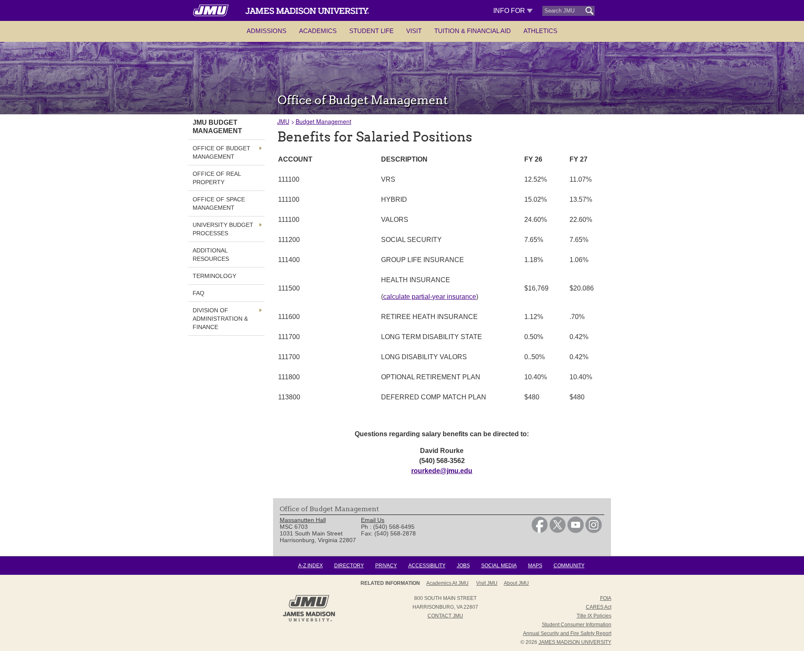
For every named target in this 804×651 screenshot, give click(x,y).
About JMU (516, 583)
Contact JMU (445, 616)
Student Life (371, 30)
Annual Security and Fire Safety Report (567, 633)
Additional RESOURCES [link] (211, 254)
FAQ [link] (198, 293)
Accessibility (427, 566)
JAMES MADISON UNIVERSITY (575, 642)
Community (569, 566)
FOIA (605, 598)
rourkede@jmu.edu (441, 470)
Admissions (266, 30)
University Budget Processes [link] (223, 229)
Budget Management (323, 121)
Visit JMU (486, 583)
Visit (414, 30)
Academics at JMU (447, 583)
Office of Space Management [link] (219, 203)
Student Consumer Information (576, 625)
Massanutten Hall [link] (303, 520)
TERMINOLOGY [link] (214, 276)
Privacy (386, 566)
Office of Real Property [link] (217, 177)
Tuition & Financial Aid (472, 30)
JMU (283, 121)
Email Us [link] (372, 520)
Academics (318, 30)
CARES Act (598, 607)
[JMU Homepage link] (308, 620)
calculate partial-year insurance (429, 296)
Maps (535, 566)
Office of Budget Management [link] (221, 152)
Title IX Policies (594, 616)
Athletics (540, 30)
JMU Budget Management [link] (217, 126)
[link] (539, 530)
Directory (349, 566)
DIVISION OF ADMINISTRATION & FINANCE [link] (220, 318)
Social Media (499, 566)
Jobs (463, 566)
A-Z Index (310, 566)
